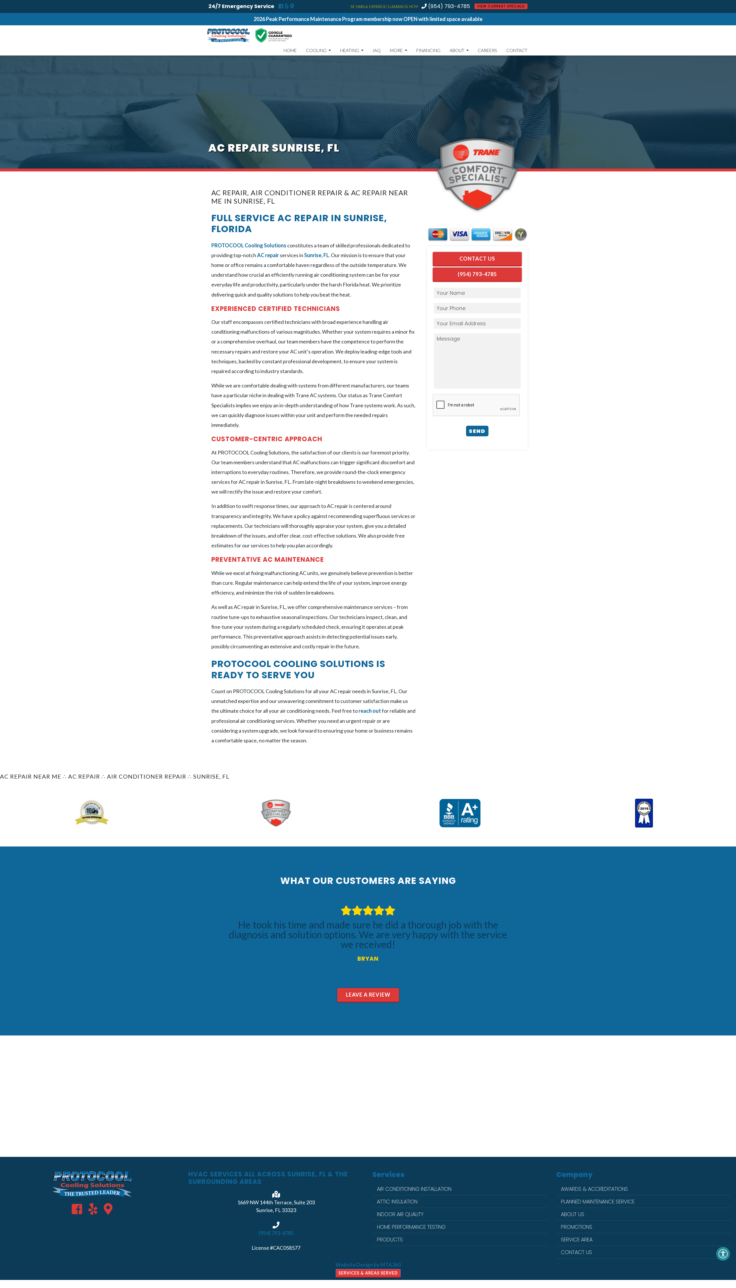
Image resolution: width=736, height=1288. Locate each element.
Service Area (577, 1239)
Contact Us (477, 258)
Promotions (576, 1226)
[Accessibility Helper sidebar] (723, 1254)
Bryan (368, 958)
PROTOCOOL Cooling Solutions (248, 245)
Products (390, 1239)
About (457, 50)
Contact (516, 50)
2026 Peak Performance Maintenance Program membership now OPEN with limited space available (368, 19)
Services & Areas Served (368, 1272)
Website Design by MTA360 (368, 1265)
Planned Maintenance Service (598, 1201)
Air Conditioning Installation (414, 1189)
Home (290, 50)
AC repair (268, 255)
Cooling (316, 50)
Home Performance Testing (411, 1226)
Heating (350, 50)
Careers (487, 50)
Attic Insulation (397, 1201)
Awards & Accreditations (594, 1189)
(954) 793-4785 (448, 6)
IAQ (377, 50)
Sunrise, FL (316, 255)
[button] (55, 813)
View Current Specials (501, 6)
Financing (428, 50)
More (397, 50)
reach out (370, 711)
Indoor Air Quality (400, 1214)
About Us (572, 1214)
